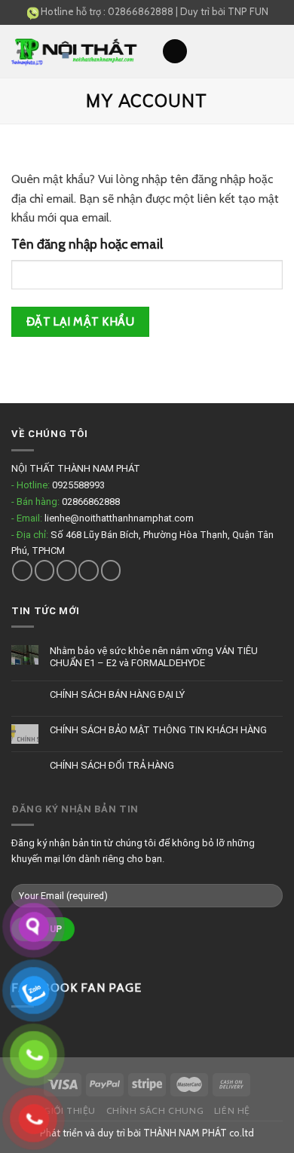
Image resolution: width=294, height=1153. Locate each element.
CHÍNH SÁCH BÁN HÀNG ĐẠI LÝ (117, 694)
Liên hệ (232, 1110)
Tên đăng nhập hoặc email (87, 244)
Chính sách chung (155, 1110)
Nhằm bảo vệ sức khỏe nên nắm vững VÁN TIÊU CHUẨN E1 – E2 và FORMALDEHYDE (154, 656)
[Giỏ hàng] (275, 51)
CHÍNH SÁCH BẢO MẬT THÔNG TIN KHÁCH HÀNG (158, 730)
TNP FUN (248, 11)
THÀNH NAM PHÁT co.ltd (198, 1133)
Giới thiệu (70, 1110)
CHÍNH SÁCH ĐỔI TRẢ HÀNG (112, 765)
